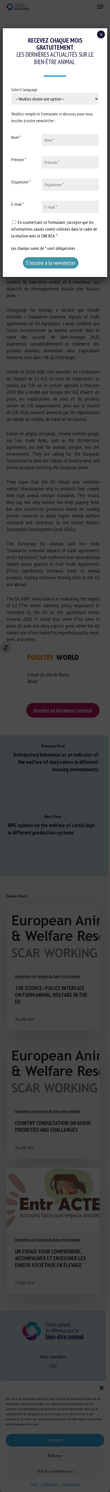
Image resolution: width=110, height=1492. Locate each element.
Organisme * (21, 182)
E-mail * (17, 204)
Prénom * (18, 159)
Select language (24, 89)
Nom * (16, 137)
